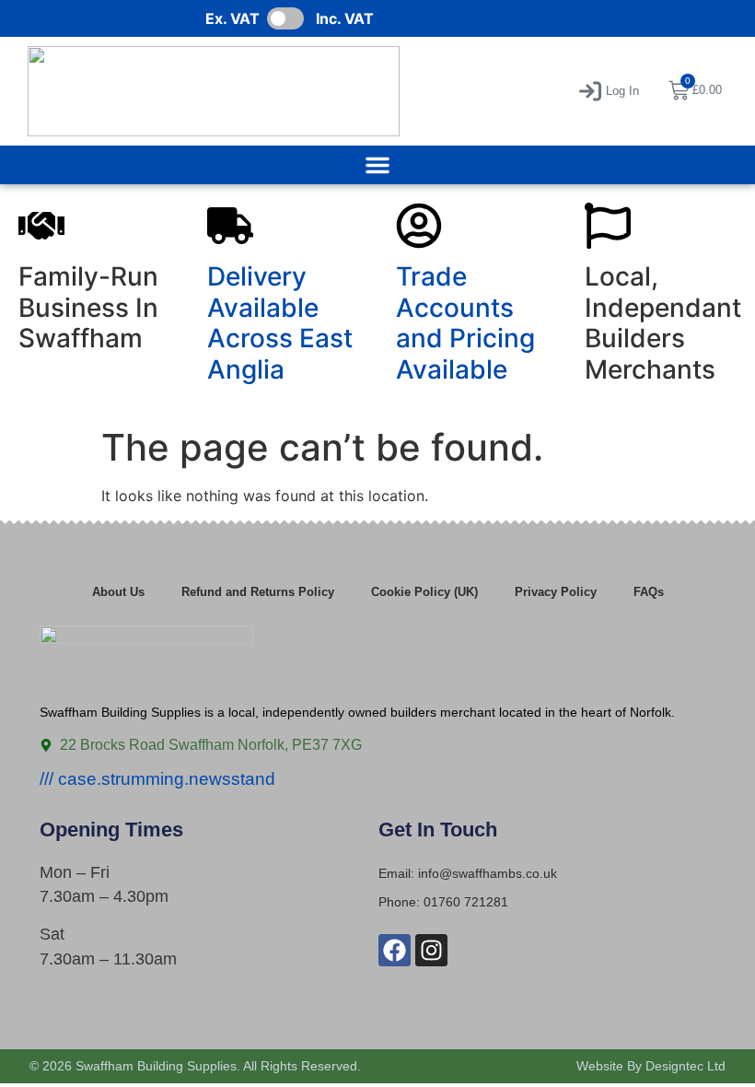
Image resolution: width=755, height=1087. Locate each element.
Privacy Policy (556, 592)
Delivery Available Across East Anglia (280, 323)
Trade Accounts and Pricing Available (465, 323)
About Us (118, 592)
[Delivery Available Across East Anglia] (230, 226)
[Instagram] (431, 950)
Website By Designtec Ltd (651, 1065)
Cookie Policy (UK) (424, 592)
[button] (609, 91)
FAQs (648, 592)
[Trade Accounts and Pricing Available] (419, 226)
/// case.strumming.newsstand (157, 779)
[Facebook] (394, 950)
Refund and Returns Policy (257, 592)
